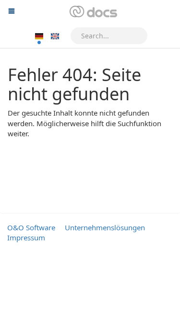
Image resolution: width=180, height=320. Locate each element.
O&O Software (31, 227)
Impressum (26, 237)
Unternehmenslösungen (105, 227)
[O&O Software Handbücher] (92, 12)
